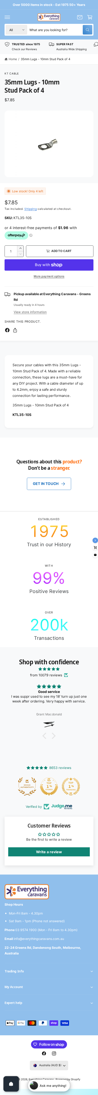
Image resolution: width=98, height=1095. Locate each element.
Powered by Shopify (68, 1079)
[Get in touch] (80, 17)
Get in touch (46, 483)
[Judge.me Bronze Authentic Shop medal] (27, 786)
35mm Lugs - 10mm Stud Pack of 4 (45, 59)
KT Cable (12, 73)
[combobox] (60, 30)
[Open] (11, 1084)
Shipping (30, 208)
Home (13, 59)
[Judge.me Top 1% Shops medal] (49, 786)
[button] (7, 17)
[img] (49, 669)
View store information (30, 312)
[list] (49, 47)
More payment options (49, 276)
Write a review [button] (49, 852)
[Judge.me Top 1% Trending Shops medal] (71, 786)
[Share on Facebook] (7, 330)
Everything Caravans (41, 1079)
